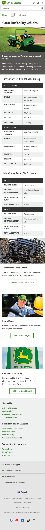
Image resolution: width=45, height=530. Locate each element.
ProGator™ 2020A (10, 86)
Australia (24, 492)
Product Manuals (8, 431)
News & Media (8, 452)
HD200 (6, 180)
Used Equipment (8, 455)
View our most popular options (24, 283)
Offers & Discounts (9, 408)
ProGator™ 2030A (10, 127)
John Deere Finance (9, 417)
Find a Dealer (7, 411)
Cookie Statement (29, 498)
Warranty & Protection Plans (13, 438)
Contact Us (27, 502)
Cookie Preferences (22, 507)
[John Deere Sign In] (38, 3)
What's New (7, 449)
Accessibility (18, 502)
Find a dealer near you (24, 336)
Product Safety (8, 434)
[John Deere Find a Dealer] (33, 3)
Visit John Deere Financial (24, 392)
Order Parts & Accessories (12, 414)
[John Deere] (13, 3)
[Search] (42, 8)
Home (4, 15)
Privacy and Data (17, 498)
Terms (39, 498)
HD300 (6, 209)
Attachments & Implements (12, 428)
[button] (11, 520)
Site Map (7, 498)
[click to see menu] (42, 3)
